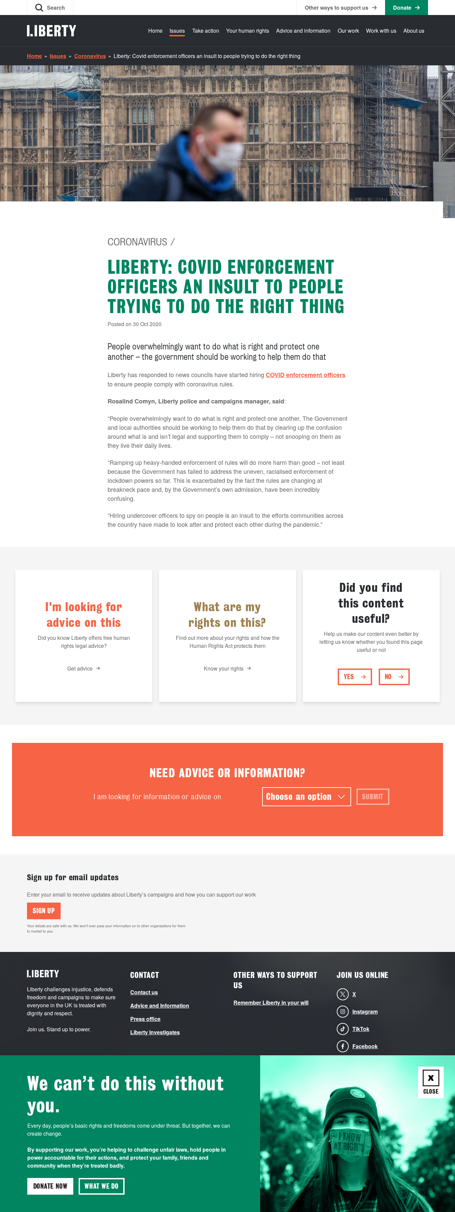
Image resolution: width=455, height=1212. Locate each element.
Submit (372, 797)
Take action (205, 30)
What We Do (102, 1186)
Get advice (80, 668)
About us (413, 30)
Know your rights (223, 668)
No (388, 677)
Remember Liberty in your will (270, 1002)
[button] (50, 7)
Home (155, 30)
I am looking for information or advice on (157, 797)
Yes (349, 677)
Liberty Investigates (155, 1032)
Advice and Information (159, 1005)
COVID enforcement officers (305, 374)
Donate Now (50, 1186)
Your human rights (247, 30)
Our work (348, 30)
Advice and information (303, 30)
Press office (145, 1019)
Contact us (144, 992)
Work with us (381, 30)
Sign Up (44, 911)
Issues (177, 30)
